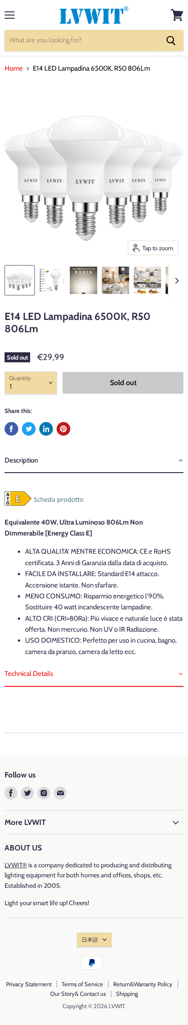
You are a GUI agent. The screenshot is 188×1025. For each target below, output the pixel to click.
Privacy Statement (29, 984)
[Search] (171, 40)
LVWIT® (16, 865)
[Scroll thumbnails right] (175, 281)
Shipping (127, 993)
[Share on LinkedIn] (46, 429)
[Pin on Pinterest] (63, 429)
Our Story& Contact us (78, 993)
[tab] (94, 460)
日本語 (90, 939)
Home (14, 68)
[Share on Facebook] (11, 429)
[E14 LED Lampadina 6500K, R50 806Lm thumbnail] (19, 280)
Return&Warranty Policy (142, 984)
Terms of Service (82, 984)
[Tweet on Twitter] (29, 429)
